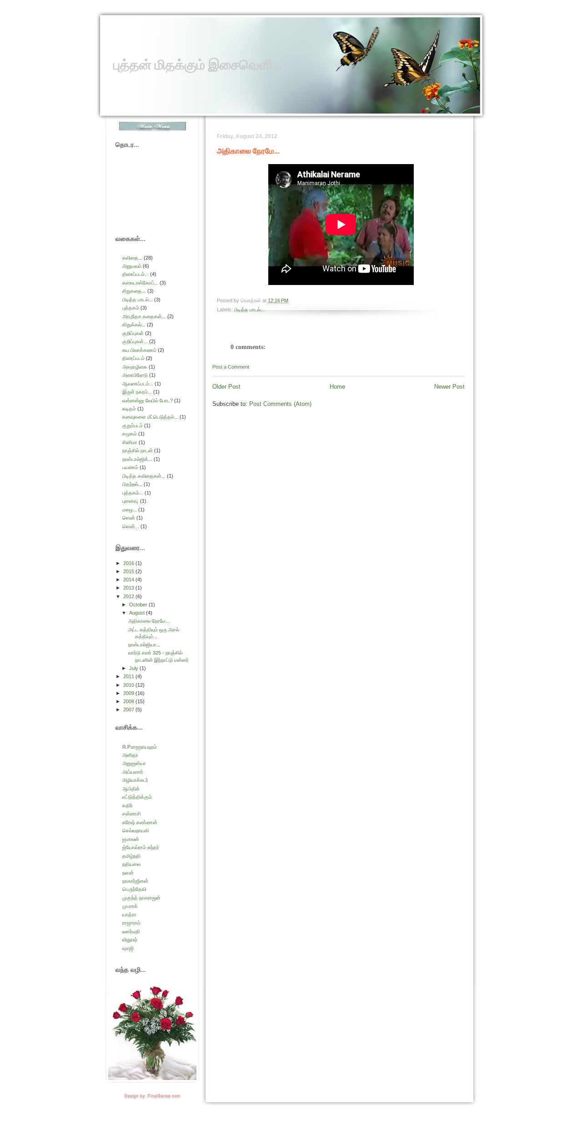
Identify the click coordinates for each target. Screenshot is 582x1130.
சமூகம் (129, 433)
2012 (129, 596)
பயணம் (130, 467)
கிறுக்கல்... (134, 324)
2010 (129, 685)
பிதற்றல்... (132, 484)
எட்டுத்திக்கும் (137, 797)
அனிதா (130, 755)
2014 (129, 579)
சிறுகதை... (134, 291)
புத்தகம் (130, 307)
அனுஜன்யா (134, 763)
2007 (129, 709)
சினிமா (129, 442)
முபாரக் (130, 906)
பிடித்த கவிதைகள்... (144, 476)
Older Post (226, 386)
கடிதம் (129, 408)
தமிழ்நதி (131, 856)
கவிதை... (132, 257)
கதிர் (127, 805)
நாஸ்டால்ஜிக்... (137, 459)
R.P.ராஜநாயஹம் (139, 747)
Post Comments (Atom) (280, 403)
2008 (129, 701)
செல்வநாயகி (135, 830)
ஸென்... (130, 526)
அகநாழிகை (134, 367)
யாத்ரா (129, 914)
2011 (129, 676)
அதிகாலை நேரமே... (248, 150)
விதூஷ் (129, 939)
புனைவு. (130, 501)
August (137, 612)
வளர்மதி (131, 931)
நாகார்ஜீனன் (135, 881)
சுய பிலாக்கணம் (139, 350)
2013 (129, 587)
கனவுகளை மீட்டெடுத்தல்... (150, 417)
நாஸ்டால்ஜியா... (144, 644)
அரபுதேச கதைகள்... (144, 316)
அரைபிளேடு (135, 375)
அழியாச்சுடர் (135, 780)
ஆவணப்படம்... (137, 383)
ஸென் (128, 517)
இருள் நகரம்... (137, 392)
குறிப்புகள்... (135, 341)
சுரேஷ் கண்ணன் (139, 822)
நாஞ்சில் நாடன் (137, 450)
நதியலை (131, 864)
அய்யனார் (132, 772)
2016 (129, 563)
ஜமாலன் (130, 839)
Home (337, 386)
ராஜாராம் (131, 922)
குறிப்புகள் (133, 333)
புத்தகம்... (132, 492)
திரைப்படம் (133, 358)
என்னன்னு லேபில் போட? (147, 400)
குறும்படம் (132, 425)
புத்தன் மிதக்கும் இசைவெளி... (197, 64)
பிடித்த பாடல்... (249, 309)
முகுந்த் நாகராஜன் (141, 897)
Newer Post (449, 386)
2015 (129, 571)
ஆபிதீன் (131, 788)
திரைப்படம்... (135, 274)
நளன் (128, 872)
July (134, 668)
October (139, 604)
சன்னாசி (131, 813)
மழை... (129, 509)
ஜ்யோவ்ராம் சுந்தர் (140, 847)
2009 (129, 693)
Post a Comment (230, 367)
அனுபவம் (131, 266)
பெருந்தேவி (134, 889)
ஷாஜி (128, 948)
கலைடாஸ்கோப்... (140, 282)
